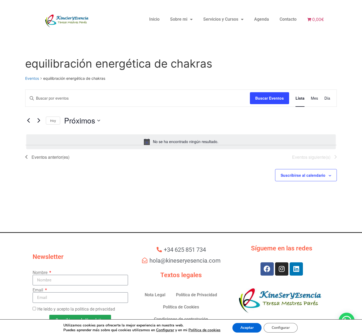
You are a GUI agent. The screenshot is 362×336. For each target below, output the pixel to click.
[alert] (181, 141)
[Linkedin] (296, 269)
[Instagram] (281, 269)
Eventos (32, 78)
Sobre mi (178, 19)
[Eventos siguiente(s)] (39, 120)
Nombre (40, 273)
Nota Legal (155, 294)
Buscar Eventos (269, 98)
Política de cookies (204, 330)
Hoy (53, 120)
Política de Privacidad (196, 294)
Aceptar (247, 327)
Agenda (261, 19)
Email (38, 290)
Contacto (288, 19)
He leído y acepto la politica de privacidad (76, 309)
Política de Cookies (181, 307)
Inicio (154, 19)
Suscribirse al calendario (303, 175)
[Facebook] (267, 269)
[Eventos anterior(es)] (28, 120)
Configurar (165, 330)
